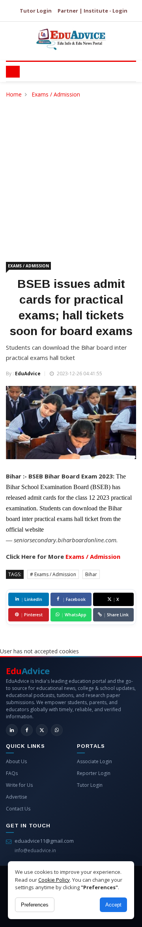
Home (14, 94)
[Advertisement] (71, 174)
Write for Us (19, 785)
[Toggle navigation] (13, 72)
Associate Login (94, 761)
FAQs (12, 773)
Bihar (91, 574)
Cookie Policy (54, 879)
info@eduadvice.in (35, 850)
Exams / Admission (56, 94)
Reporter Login (93, 773)
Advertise (16, 797)
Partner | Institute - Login (92, 10)
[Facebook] (27, 730)
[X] (42, 730)
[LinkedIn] (12, 730)
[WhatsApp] (57, 730)
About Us (16, 761)
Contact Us (18, 808)
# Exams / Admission (53, 574)
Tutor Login (36, 10)
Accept (113, 905)
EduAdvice (28, 373)
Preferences (35, 905)
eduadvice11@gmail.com (44, 840)
